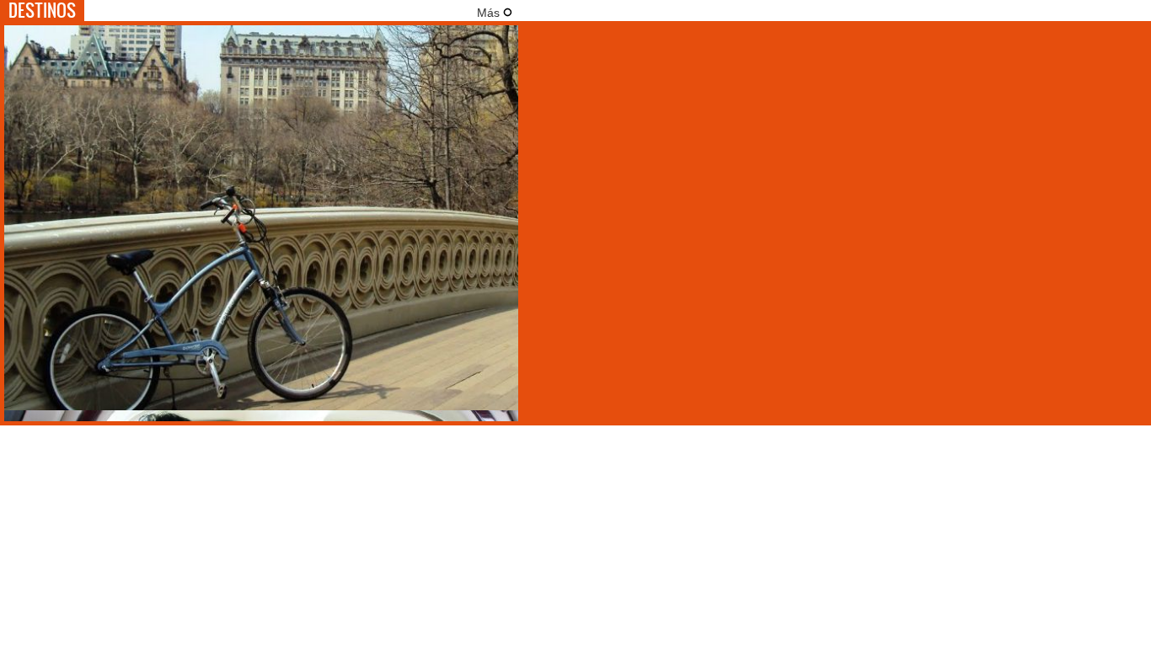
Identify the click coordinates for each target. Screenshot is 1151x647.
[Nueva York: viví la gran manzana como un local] (261, 406)
